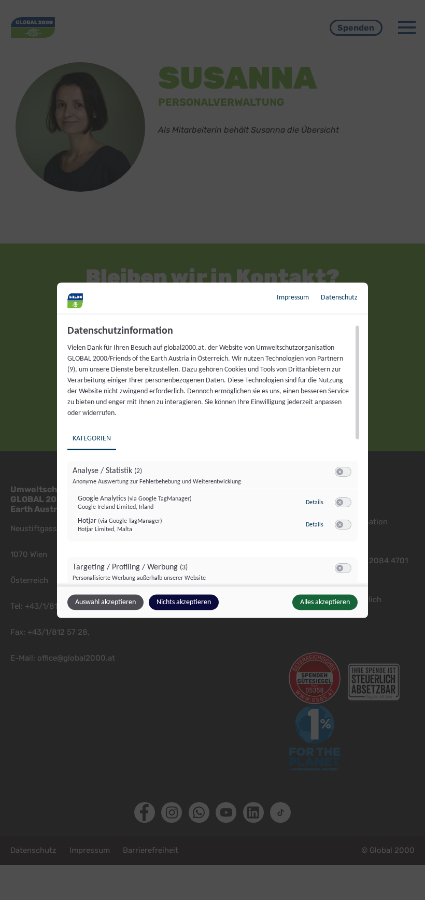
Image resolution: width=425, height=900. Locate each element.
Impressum (293, 297)
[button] (339, 471)
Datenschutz (339, 297)
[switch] (343, 471)
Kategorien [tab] (92, 438)
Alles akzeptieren (325, 602)
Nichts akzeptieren (184, 602)
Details (314, 502)
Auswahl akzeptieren (105, 602)
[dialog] (212, 450)
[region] (213, 453)
